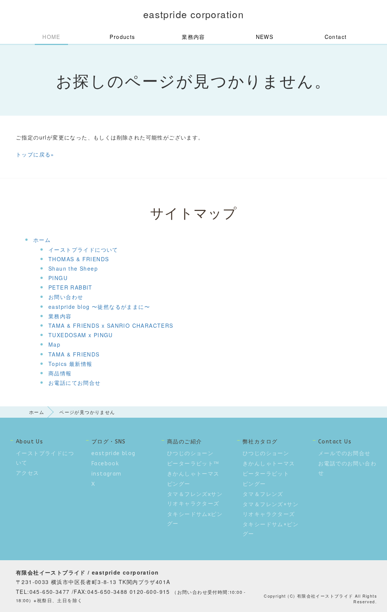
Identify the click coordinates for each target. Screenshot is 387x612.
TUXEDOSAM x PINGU (80, 335)
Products (122, 36)
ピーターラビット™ (193, 463)
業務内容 (193, 36)
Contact (336, 36)
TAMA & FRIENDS (74, 354)
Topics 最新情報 (70, 363)
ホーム (42, 239)
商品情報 (60, 373)
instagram (106, 474)
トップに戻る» (35, 154)
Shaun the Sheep (73, 268)
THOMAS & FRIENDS (78, 259)
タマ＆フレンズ (263, 494)
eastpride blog (113, 453)
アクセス (27, 473)
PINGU (58, 278)
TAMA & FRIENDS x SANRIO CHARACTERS (110, 325)
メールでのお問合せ (344, 453)
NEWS (265, 36)
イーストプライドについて (83, 249)
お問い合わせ (65, 297)
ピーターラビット (266, 474)
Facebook (105, 463)
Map (54, 344)
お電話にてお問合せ (74, 382)
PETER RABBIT (70, 287)
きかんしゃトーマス (193, 474)
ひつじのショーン (190, 453)
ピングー (178, 484)
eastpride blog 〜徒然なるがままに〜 (99, 306)
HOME (51, 36)
